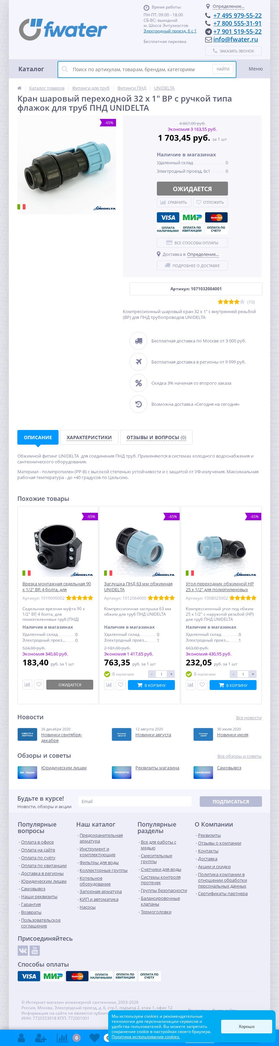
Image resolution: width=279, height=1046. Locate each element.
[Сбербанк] (192, 229)
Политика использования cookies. (146, 1037)
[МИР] (192, 217)
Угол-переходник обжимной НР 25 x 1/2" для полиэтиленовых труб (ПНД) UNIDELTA (220, 589)
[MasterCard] (216, 217)
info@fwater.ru (235, 39)
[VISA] (168, 217)
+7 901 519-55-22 (237, 31)
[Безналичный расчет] (216, 229)
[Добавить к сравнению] (109, 685)
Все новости (249, 718)
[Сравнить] (27, 685)
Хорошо (247, 1026)
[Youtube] (35, 950)
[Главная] (19, 88)
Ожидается (192, 189)
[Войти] (21, 1038)
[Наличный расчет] (168, 229)
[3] (231, 302)
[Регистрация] (41, 1038)
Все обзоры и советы (239, 756)
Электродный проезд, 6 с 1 (170, 31)
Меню (256, 68)
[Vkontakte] (23, 950)
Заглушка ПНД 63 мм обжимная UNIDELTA (138, 587)
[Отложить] (39, 685)
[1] (220, 302)
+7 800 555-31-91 (237, 23)
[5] (242, 302)
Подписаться (231, 801)
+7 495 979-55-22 (237, 15)
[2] (226, 302)
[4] (237, 302)
